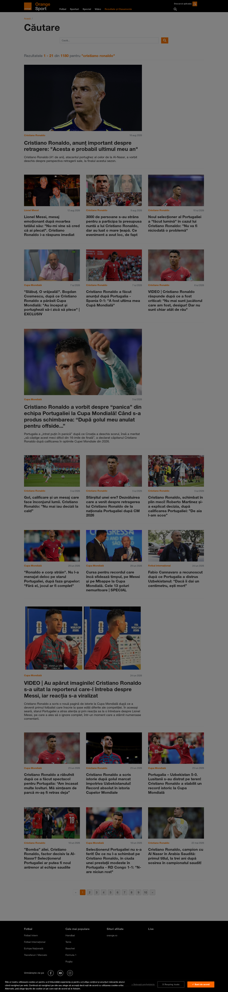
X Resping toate (170, 984)
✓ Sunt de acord (201, 984)
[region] (114, 984)
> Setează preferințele (143, 984)
